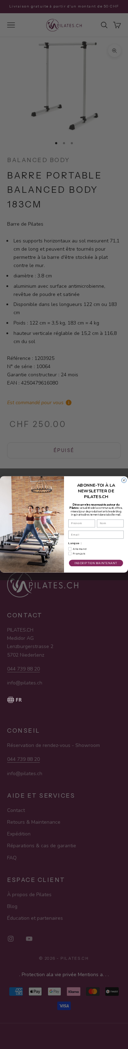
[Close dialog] (124, 480)
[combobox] (53, 700)
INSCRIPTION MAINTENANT (96, 563)
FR (19, 699)
